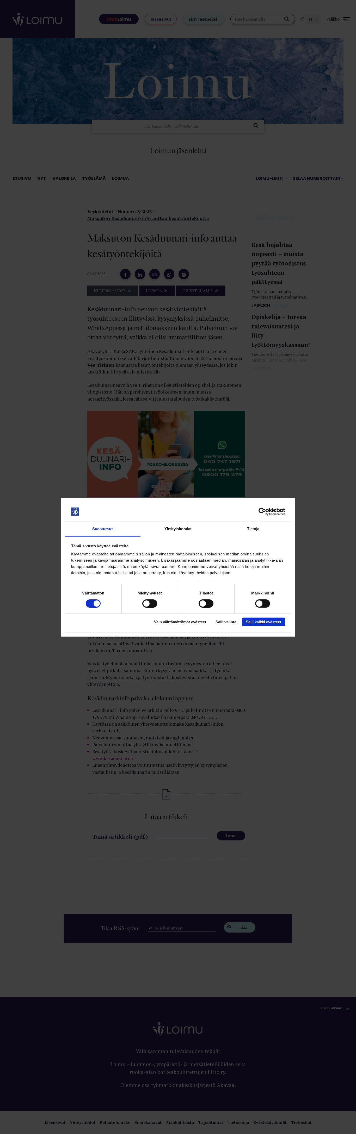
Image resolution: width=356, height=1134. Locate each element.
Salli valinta (226, 622)
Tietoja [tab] (253, 529)
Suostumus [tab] (102, 529)
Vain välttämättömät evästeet (180, 622)
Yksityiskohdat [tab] (178, 529)
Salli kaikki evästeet (263, 622)
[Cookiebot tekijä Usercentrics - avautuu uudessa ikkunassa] (262, 512)
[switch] (149, 603)
